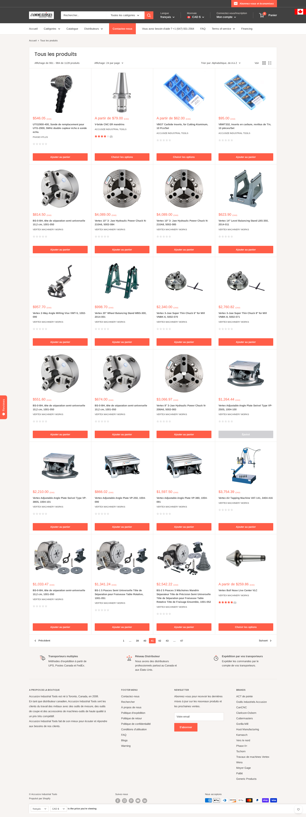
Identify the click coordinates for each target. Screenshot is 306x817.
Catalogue (72, 28)
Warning (126, 745)
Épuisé (246, 434)
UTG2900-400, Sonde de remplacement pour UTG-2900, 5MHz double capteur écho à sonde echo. (60, 128)
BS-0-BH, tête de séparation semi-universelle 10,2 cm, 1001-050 (59, 222)
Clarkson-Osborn (246, 712)
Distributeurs (91, 28)
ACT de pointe (244, 696)
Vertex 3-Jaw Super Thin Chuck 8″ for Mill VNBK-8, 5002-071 (243, 315)
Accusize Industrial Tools (110, 129)
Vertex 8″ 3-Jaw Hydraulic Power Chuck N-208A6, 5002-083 (181, 407)
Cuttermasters (244, 718)
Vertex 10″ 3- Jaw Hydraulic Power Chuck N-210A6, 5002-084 (120, 222)
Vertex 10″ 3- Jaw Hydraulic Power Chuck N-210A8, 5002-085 (182, 222)
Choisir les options (122, 157)
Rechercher (128, 701)
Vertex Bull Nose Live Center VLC (238, 590)
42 (159, 640)
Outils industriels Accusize (251, 701)
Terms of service (221, 28)
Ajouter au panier (60, 157)
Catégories (50, 28)
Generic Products (246, 778)
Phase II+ (241, 745)
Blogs (124, 740)
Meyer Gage (243, 767)
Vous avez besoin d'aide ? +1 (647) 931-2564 (168, 28)
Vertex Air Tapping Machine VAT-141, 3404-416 (246, 497)
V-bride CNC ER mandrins (109, 124)
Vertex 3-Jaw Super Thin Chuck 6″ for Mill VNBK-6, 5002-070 (181, 315)
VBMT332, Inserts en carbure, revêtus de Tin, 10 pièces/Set (245, 126)
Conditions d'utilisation (134, 729)
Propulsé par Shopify (39, 798)
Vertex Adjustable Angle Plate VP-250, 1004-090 (120, 499)
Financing (246, 28)
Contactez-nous (122, 28)
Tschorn (240, 751)
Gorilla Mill (242, 723)
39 (137, 640)
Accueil (33, 28)
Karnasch (241, 734)
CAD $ (55, 808)
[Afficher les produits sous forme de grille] (264, 63)
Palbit (239, 773)
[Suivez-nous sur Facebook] (117, 800)
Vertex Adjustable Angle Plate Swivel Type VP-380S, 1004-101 (59, 499)
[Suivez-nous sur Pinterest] (131, 800)
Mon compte (225, 16)
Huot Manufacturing (247, 729)
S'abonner (186, 727)
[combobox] (83, 15)
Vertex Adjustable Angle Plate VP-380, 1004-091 (182, 499)
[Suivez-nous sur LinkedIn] (144, 800)
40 (144, 640)
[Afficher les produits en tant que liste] (269, 63)
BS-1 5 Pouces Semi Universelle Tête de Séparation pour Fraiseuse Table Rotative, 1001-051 (119, 594)
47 (181, 640)
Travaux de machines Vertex (252, 756)
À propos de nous (131, 707)
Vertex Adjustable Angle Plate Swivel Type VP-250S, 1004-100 (245, 407)
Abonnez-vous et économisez (257, 3)
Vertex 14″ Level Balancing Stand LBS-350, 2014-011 (243, 222)
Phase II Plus (40, 137)
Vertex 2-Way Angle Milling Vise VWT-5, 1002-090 (59, 315)
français (37, 808)
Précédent (44, 640)
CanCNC (241, 707)
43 (167, 640)
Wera (239, 762)
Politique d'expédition (133, 712)
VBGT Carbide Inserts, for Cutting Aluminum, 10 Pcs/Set (182, 126)
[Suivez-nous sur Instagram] (124, 800)
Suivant (263, 640)
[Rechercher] (148, 15)
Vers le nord (243, 740)
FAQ (203, 28)
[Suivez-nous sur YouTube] (137, 800)
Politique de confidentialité (136, 723)
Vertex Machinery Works (48, 229)
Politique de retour (131, 718)
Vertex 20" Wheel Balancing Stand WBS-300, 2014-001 (120, 315)
